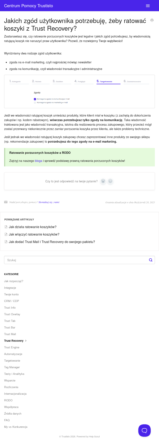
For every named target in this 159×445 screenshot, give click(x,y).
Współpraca (11, 407)
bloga (38, 161)
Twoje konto (11, 294)
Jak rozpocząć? (13, 281)
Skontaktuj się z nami (49, 202)
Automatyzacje (13, 354)
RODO (8, 400)
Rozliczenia (11, 387)
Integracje (10, 288)
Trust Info (10, 307)
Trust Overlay (12, 314)
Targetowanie (12, 360)
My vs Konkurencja (15, 427)
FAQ (7, 420)
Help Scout (94, 436)
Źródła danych (12, 413)
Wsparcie (9, 380)
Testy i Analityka (14, 374)
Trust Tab (9, 321)
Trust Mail (10, 334)
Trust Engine (11, 347)
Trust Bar (9, 327)
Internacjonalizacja (15, 394)
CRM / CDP (11, 301)
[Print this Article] (152, 20)
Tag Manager (12, 367)
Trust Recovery (14, 341)
